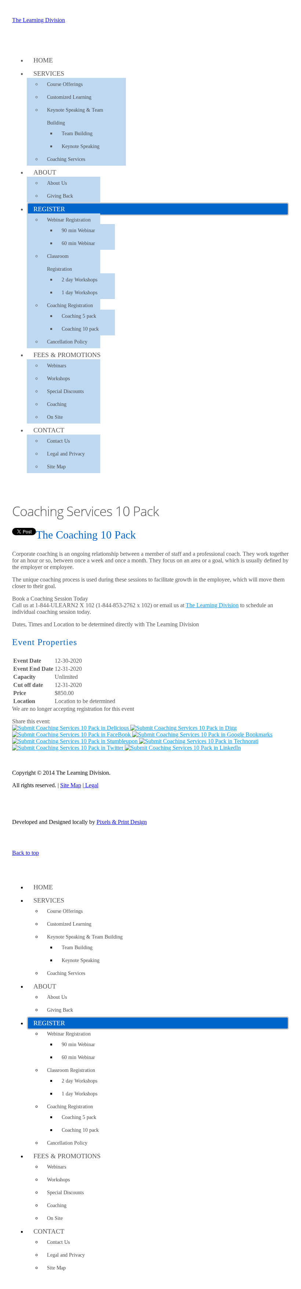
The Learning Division (38, 20)
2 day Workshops (79, 279)
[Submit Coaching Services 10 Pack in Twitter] (68, 748)
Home (43, 60)
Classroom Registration (59, 262)
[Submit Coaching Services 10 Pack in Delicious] (71, 728)
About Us (57, 183)
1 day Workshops (79, 292)
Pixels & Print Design (122, 822)
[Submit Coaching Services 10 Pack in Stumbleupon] (75, 741)
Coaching (56, 404)
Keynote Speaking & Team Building (75, 116)
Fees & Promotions (67, 355)
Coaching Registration (70, 305)
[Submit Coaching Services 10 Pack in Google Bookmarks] (202, 734)
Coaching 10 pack (80, 329)
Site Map (56, 466)
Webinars (56, 365)
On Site (55, 417)
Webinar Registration (69, 220)
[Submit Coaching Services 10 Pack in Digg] (183, 728)
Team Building (77, 133)
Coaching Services (66, 159)
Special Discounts (65, 391)
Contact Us (58, 441)
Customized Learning (69, 97)
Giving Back (60, 196)
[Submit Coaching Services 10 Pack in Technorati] (198, 741)
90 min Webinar (78, 230)
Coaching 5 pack (79, 316)
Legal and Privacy (66, 454)
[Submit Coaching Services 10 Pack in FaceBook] (72, 734)
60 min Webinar (78, 243)
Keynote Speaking (80, 146)
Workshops (58, 378)
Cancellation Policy (67, 342)
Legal (91, 785)
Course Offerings (65, 84)
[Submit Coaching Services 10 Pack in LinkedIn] (183, 748)
